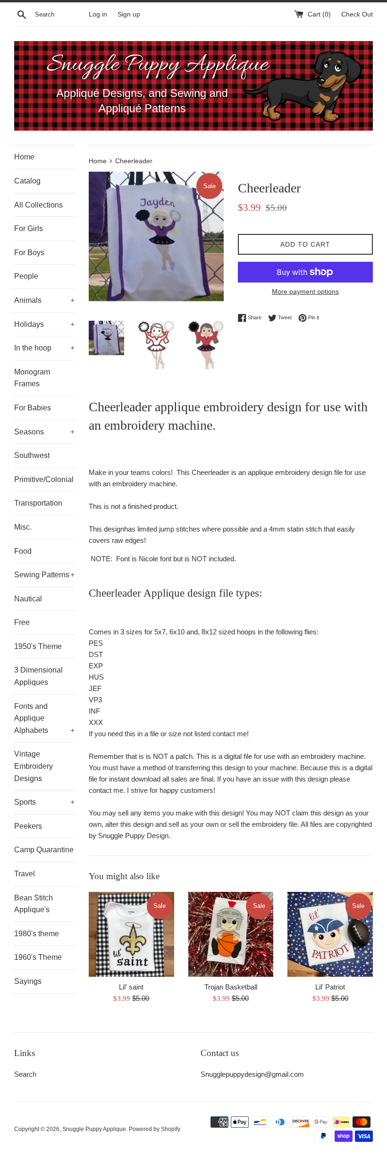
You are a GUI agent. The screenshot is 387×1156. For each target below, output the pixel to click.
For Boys (29, 253)
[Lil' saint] (131, 934)
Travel (24, 874)
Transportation (38, 503)
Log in (98, 14)
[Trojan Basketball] (231, 934)
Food (23, 551)
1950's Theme (38, 646)
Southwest (32, 455)
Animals (44, 300)
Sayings (28, 981)
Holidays (44, 324)
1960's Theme (38, 957)
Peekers (28, 826)
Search (25, 1074)
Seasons (44, 432)
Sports (44, 802)
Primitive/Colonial (44, 479)
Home (24, 157)
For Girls (28, 229)
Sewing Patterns (44, 575)
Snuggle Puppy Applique (94, 1129)
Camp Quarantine (44, 850)
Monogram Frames (32, 378)
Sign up (129, 14)
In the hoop (44, 348)
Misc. (23, 527)
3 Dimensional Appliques (38, 676)
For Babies (32, 408)
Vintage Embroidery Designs (33, 766)
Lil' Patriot (330, 987)
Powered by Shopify (154, 1129)
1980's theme (36, 934)
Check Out (357, 14)
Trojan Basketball (230, 987)
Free (22, 622)
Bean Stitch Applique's (33, 904)
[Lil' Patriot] (330, 934)
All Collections (38, 205)
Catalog (27, 181)
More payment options (305, 291)
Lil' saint (131, 987)
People (26, 276)
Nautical (28, 599)
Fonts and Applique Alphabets (44, 718)
